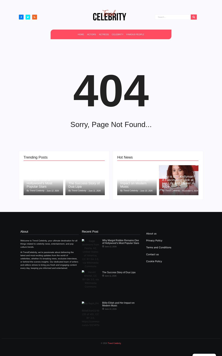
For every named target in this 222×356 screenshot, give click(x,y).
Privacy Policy (154, 240)
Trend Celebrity (114, 343)
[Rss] (34, 17)
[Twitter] (28, 17)
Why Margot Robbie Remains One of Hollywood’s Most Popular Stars (41, 181)
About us (151, 233)
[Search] (194, 17)
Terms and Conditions (158, 247)
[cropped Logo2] (109, 15)
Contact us (152, 254)
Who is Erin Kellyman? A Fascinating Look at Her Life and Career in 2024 (178, 181)
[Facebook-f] (21, 17)
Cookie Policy (154, 261)
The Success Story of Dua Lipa (84, 185)
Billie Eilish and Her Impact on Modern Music (134, 183)
